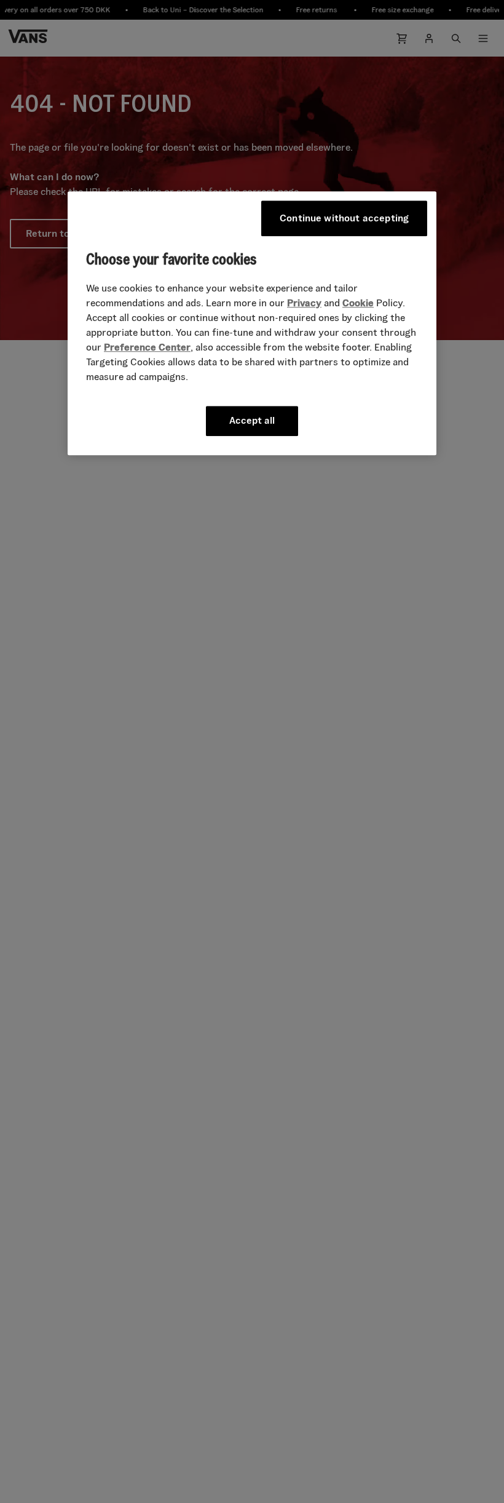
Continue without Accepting (344, 218)
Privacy (304, 302)
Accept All (252, 420)
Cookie (358, 302)
